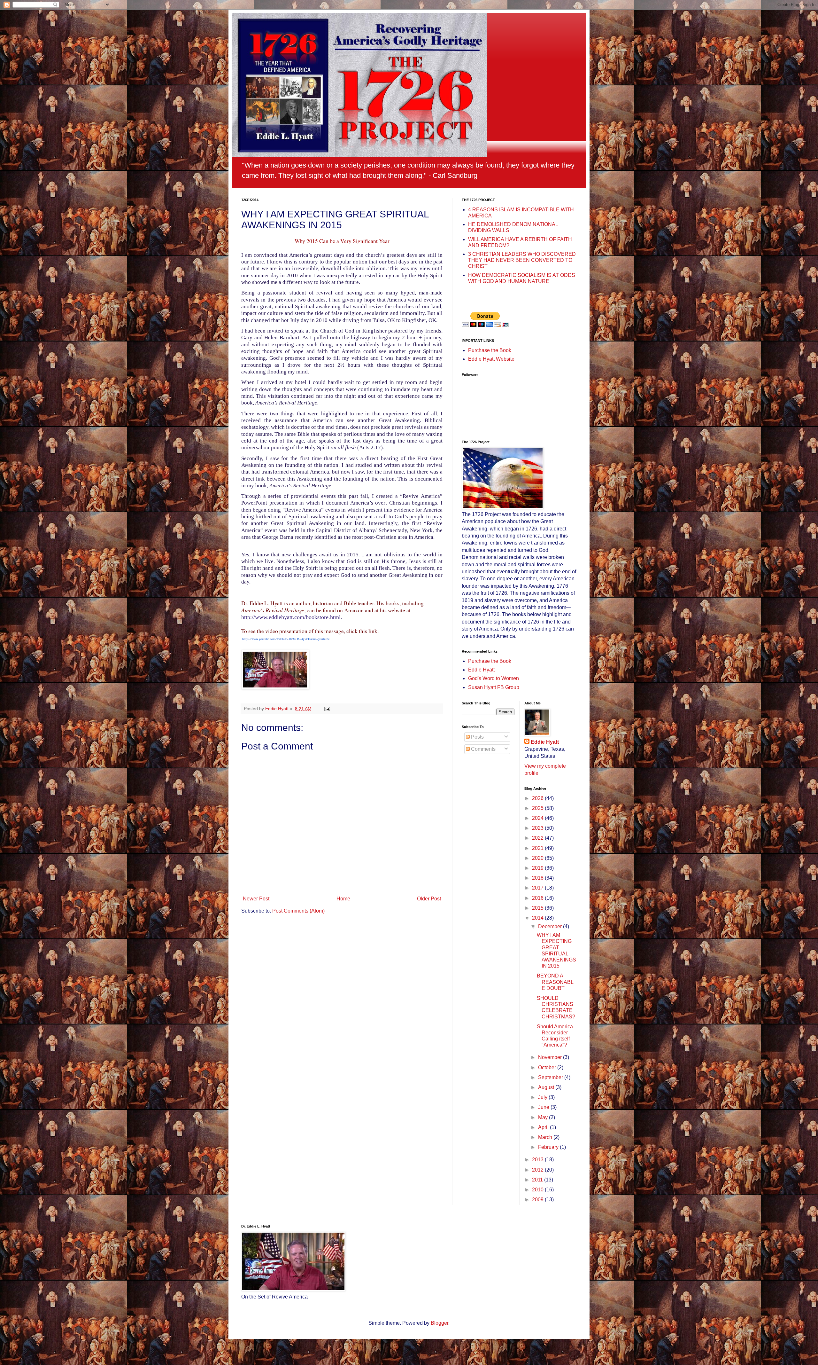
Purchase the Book (489, 350)
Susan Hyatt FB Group (493, 687)
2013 (538, 1159)
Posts (477, 737)
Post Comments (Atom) (298, 911)
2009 (538, 1199)
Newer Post (256, 898)
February (549, 1147)
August (546, 1087)
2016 (538, 898)
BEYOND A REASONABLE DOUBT (555, 982)
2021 (538, 848)
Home (343, 898)
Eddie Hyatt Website (491, 359)
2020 (538, 858)
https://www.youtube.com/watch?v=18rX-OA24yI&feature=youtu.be (285, 639)
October (547, 1067)
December (550, 926)
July (543, 1097)
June (544, 1107)
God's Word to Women (493, 678)
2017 (538, 887)
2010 (538, 1189)
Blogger (439, 1323)
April (544, 1127)
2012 (538, 1170)
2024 (538, 818)
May (543, 1117)
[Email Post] (326, 708)
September (551, 1077)
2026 (538, 798)
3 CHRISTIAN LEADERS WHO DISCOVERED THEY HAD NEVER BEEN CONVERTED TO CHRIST (522, 260)
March (545, 1137)
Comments (483, 749)
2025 (538, 808)
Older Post (429, 898)
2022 (538, 838)
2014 (538, 918)
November (550, 1057)
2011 (538, 1179)
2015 (538, 908)
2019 (538, 868)
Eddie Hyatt (481, 669)
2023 (538, 828)
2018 (538, 878)
